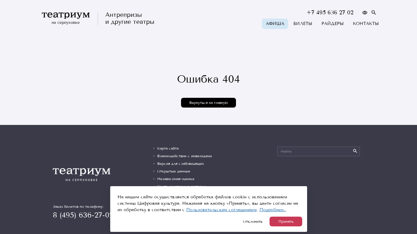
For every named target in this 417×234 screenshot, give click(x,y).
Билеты (302, 23)
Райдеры (332, 23)
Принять (285, 221)
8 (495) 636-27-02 (83, 215)
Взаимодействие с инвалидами (184, 156)
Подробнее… (272, 209)
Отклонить (252, 221)
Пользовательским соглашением (221, 209)
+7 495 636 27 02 (330, 12)
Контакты (366, 23)
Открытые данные (173, 171)
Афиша (275, 23)
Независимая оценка (175, 179)
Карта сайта (168, 148)
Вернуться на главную (208, 103)
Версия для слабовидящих (180, 163)
